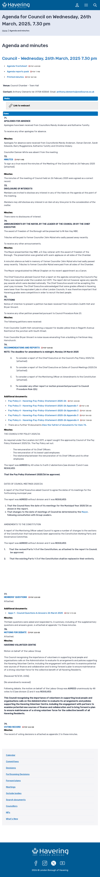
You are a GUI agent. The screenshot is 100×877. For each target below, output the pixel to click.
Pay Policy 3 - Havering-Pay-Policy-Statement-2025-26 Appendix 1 (48, 406)
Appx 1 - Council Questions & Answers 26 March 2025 (42, 613)
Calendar (10, 755)
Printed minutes (21, 77)
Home (4, 30)
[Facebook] (36, 863)
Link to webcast (21, 105)
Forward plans (13, 780)
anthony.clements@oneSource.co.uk (75, 92)
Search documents (16, 800)
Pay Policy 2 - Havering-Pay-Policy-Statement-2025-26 (43, 401)
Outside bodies (13, 793)
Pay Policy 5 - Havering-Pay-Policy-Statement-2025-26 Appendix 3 (49, 415)
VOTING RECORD (19, 727)
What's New (12, 819)
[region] (50, 425)
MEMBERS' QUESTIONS (22, 597)
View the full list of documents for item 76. (64, 425)
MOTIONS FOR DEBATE (22, 632)
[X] (53, 863)
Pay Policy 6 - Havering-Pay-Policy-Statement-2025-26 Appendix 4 (50, 420)
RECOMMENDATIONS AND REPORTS (28, 347)
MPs (8, 812)
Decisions (11, 768)
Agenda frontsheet (23, 66)
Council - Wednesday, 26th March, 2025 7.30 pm (49, 58)
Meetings (10, 787)
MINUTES (14, 159)
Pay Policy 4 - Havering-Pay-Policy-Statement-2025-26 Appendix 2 (49, 410)
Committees (12, 761)
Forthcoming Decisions (18, 774)
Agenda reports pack (23, 71)
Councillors (11, 806)
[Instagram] (44, 863)
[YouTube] (62, 863)
